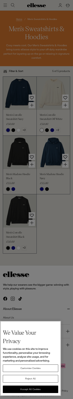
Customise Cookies (30, 368)
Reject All (30, 378)
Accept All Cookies (30, 389)
